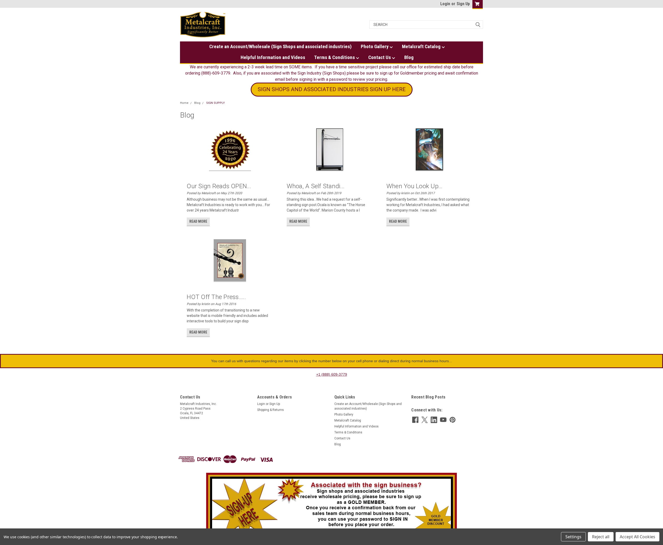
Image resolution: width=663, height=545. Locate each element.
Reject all (600, 537)
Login (445, 3)
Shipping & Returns (270, 410)
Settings (573, 537)
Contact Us (380, 57)
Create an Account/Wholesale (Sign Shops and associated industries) (280, 46)
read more (198, 221)
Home (184, 103)
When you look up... (414, 186)
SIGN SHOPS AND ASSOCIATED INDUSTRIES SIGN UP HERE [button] (332, 89)
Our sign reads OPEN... (219, 186)
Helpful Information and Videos (273, 57)
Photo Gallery (375, 46)
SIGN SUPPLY (215, 103)
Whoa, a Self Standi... (316, 186)
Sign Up (463, 3)
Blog (409, 57)
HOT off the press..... (216, 297)
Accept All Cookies (637, 537)
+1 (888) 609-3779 (331, 374)
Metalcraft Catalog (422, 46)
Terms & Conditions (335, 57)
